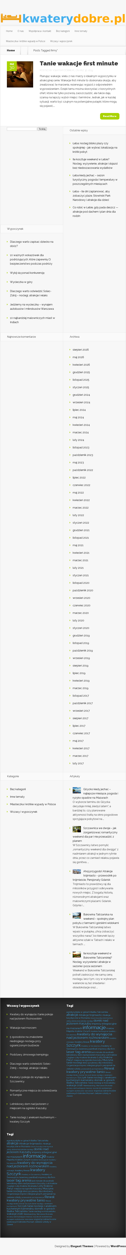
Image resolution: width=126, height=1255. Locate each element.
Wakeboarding (89, 1086)
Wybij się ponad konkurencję (27, 272)
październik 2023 (83, 455)
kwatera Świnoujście (99, 1031)
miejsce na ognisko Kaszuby (88, 1060)
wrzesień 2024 (81, 402)
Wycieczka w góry (21, 282)
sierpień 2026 (81, 349)
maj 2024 (78, 417)
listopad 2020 (81, 582)
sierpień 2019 (80, 665)
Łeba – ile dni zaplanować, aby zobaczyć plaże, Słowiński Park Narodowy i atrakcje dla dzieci (91, 195)
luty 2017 (78, 763)
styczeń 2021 (81, 575)
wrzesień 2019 (81, 658)
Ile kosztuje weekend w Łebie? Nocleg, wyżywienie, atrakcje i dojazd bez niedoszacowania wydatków (95, 163)
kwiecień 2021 (81, 552)
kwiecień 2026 (81, 364)
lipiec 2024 (79, 409)
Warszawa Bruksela (104, 1086)
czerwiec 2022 (81, 485)
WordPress (118, 1246)
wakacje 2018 (74, 1085)
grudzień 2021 (81, 530)
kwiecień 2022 (81, 500)
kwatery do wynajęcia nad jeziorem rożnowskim (89, 1036)
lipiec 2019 (79, 673)
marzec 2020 (81, 613)
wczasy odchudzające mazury (79, 1088)
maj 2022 (78, 492)
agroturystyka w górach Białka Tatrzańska (87, 1012)
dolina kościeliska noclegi (82, 1021)
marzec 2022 (81, 507)
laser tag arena (78, 1052)
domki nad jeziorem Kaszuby (87, 1022)
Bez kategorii (63, 31)
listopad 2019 (81, 643)
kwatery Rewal (82, 1042)
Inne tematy (81, 31)
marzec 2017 (80, 755)
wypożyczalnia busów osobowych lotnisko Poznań (91, 1092)
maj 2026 (78, 357)
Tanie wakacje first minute (79, 63)
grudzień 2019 (81, 635)
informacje (94, 1027)
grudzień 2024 (81, 394)
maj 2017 (78, 740)
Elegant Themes (82, 1246)
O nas (21, 31)
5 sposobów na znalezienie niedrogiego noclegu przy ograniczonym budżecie (26, 1041)
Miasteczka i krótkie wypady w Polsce (25, 41)
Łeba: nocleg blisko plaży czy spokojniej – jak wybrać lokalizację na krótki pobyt (95, 147)
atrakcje (72, 1015)
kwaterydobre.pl (64, 70)
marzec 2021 (80, 560)
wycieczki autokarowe (102, 1088)
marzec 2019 (80, 688)
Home (9, 31)
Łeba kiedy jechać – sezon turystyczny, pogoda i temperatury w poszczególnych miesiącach (95, 179)
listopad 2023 (81, 447)
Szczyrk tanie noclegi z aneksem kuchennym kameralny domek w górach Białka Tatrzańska (91, 1080)
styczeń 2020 (81, 628)
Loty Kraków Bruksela (85, 1057)
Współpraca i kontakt (40, 31)
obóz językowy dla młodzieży (98, 1062)
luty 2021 (78, 567)
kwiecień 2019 (81, 680)
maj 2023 (78, 462)
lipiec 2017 (79, 725)
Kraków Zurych (82, 1031)
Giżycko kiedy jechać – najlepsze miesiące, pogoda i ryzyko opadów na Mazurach (95, 793)
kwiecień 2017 (81, 748)
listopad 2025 (81, 379)
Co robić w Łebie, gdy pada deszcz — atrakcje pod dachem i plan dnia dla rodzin (95, 211)
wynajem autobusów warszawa (79, 1091)
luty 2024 (78, 439)
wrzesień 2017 (81, 710)
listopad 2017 (81, 695)
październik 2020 (83, 590)
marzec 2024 (81, 432)
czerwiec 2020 (81, 605)
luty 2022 (78, 515)
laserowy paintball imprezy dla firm (97, 1048)
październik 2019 (83, 650)
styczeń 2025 (81, 387)
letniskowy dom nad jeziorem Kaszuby (85, 1055)
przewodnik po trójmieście (92, 1069)
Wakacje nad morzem (23, 1027)
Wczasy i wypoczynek (61, 41)
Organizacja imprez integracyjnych (84, 1065)
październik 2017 (83, 703)
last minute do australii (102, 1052)
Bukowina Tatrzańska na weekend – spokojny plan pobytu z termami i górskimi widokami (96, 919)
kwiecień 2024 (81, 424)
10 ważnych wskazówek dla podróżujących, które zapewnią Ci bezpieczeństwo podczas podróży (31, 259)
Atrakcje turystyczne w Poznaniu (88, 1016)
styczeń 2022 (81, 522)
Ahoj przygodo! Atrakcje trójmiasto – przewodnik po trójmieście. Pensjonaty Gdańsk (94, 875)
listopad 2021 (81, 537)
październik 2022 (83, 470)
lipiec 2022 (79, 477)
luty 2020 (78, 620)
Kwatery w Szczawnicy (91, 1046)
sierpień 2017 (80, 718)
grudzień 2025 (81, 372)
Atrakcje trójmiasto (90, 1015)
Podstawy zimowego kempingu (29, 1054)
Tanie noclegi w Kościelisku (101, 1083)
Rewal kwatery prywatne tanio (90, 1070)
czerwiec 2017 (81, 733)
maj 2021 (78, 545)
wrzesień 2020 (81, 597)
